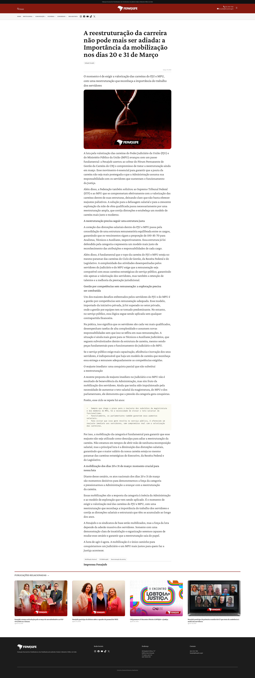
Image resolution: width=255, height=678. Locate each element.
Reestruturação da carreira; (118, 559)
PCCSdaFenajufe (104, 559)
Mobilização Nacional (91, 559)
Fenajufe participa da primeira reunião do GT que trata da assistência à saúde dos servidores (213, 620)
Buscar (21, 9)
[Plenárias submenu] (54, 16)
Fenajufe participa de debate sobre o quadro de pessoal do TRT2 (95, 619)
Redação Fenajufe (89, 63)
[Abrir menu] (236, 8)
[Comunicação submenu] (45, 16)
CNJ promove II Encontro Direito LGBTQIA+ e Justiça (149, 619)
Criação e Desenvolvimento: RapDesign (127, 670)
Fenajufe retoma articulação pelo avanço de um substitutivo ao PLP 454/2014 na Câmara (39, 620)
